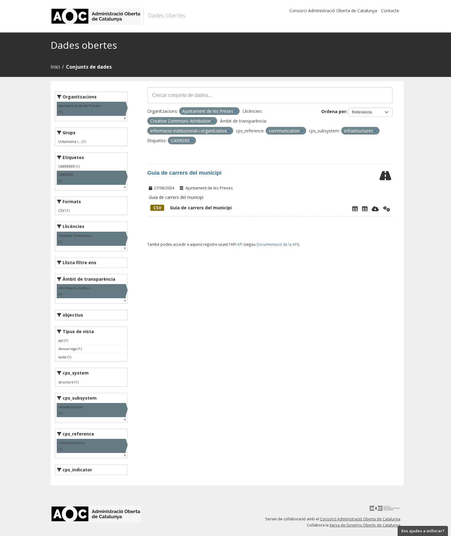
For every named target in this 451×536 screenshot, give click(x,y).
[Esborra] (235, 111)
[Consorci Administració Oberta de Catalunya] (384, 510)
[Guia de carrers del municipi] (365, 208)
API (240, 244)
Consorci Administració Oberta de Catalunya (333, 10)
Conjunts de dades (89, 66)
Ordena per (333, 111)
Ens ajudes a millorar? (422, 531)
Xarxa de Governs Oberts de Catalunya (365, 525)
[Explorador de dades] (355, 208)
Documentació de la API (277, 244)
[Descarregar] (375, 208)
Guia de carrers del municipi (184, 173)
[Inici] (97, 16)
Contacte (390, 10)
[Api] (386, 208)
